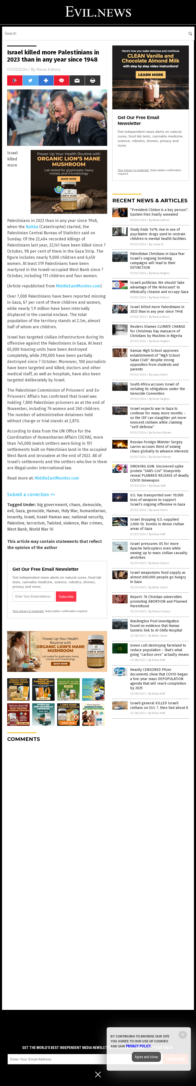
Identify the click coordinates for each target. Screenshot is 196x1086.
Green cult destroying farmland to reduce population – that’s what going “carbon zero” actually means (159, 650)
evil (10, 510)
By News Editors (159, 220)
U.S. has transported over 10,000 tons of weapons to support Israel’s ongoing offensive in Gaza (157, 500)
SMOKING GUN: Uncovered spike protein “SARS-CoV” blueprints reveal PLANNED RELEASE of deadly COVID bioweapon (159, 473)
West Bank (17, 529)
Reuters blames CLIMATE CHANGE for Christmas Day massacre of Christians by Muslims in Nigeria (157, 331)
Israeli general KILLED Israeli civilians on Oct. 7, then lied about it (159, 705)
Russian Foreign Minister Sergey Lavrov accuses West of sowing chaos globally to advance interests (159, 446)
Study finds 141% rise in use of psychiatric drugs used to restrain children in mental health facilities (158, 234)
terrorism (36, 523)
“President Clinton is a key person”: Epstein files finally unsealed (159, 212)
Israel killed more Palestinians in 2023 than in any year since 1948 (157, 309)
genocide (35, 510)
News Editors (48, 69)
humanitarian (92, 510)
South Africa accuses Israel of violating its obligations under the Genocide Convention (157, 389)
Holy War (69, 510)
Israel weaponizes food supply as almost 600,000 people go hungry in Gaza (158, 577)
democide (91, 504)
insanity (14, 517)
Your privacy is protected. (28, 611)
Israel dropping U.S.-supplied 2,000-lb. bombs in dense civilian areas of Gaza (157, 524)
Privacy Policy (138, 1046)
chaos (74, 504)
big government (52, 504)
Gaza (20, 510)
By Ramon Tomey (159, 611)
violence (71, 523)
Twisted (54, 523)
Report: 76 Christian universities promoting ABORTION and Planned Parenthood (158, 601)
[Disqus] (57, 810)
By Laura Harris (158, 374)
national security (87, 517)
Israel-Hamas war (52, 517)
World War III (41, 529)
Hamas (52, 510)
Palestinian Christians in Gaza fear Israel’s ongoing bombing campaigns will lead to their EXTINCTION (157, 261)
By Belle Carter (158, 587)
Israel (29, 517)
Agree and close (146, 1057)
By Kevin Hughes (159, 273)
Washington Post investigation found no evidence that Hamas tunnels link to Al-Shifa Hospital (156, 626)
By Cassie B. (156, 244)
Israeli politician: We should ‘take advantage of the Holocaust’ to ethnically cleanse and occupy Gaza (159, 287)
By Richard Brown (160, 432)
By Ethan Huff (157, 485)
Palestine (15, 523)
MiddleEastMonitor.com (78, 286)
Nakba (32, 226)
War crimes (91, 523)
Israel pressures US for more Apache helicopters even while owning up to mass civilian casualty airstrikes (158, 551)
